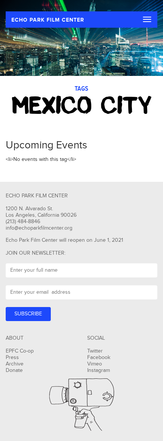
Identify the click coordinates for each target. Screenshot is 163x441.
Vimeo (94, 364)
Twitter (95, 351)
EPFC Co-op (20, 351)
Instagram (98, 370)
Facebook (98, 357)
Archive (15, 364)
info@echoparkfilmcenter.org (39, 228)
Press (12, 357)
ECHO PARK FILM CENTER (47, 20)
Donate (14, 370)
